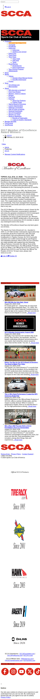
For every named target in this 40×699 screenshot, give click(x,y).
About (7, 88)
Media (7, 74)
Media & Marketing (15, 116)
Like (5, 256)
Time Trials (12, 57)
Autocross (12, 48)
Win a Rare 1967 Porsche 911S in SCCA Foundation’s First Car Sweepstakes (18, 426)
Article (7, 147)
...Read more (31, 313)
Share (6, 157)
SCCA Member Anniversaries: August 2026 (19, 332)
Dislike (13, 256)
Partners (11, 99)
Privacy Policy (16, 454)
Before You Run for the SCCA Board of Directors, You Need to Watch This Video (21, 363)
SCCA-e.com (28, 655)
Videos (11, 76)
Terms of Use (5, 454)
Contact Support (27, 454)
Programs (8, 41)
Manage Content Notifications (15, 154)
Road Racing (13, 64)
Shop (6, 83)
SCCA (9, 135)
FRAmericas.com (27, 659)
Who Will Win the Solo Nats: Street (16, 302)
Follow (4, 144)
